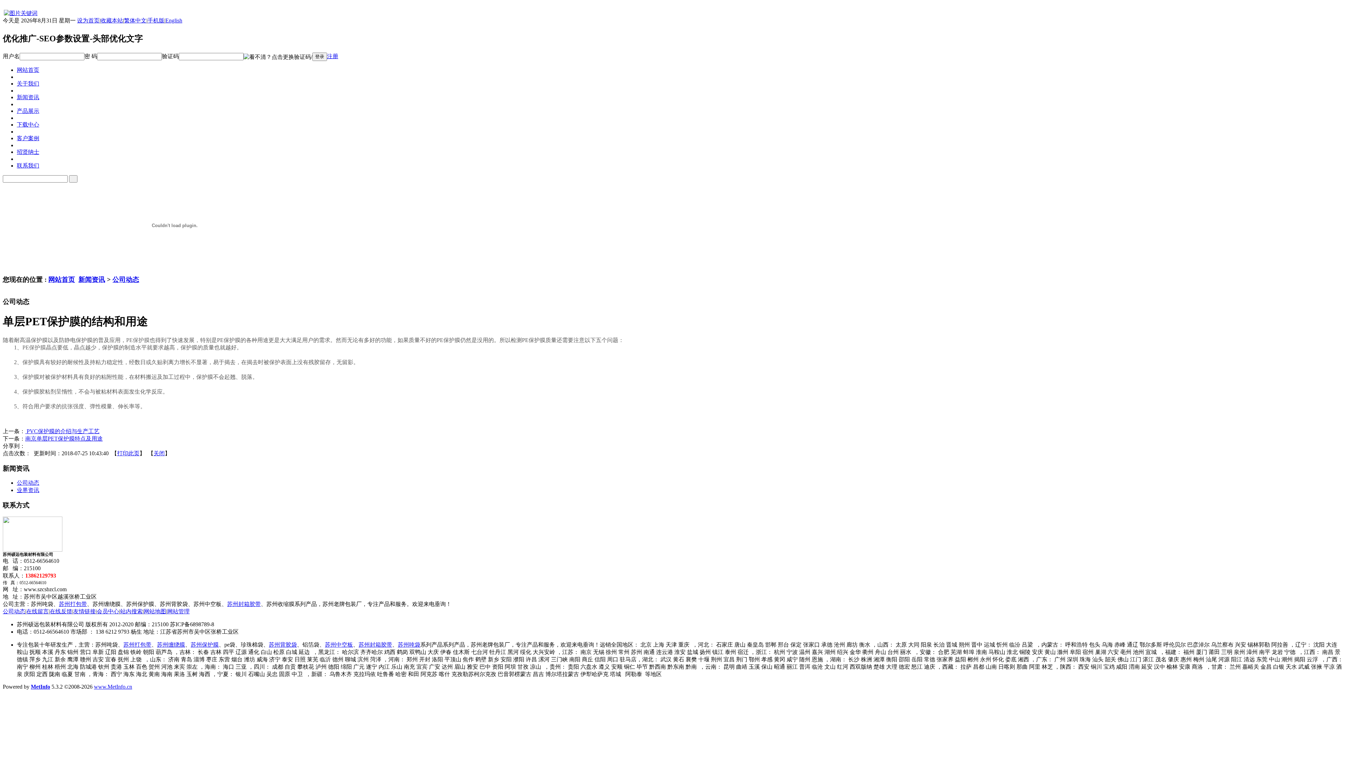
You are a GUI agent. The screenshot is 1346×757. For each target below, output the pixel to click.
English (173, 20)
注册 (332, 56)
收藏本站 (112, 20)
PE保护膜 (138, 340)
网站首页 (61, 279)
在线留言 (37, 611)
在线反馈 (61, 611)
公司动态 (126, 279)
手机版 (156, 20)
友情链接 (84, 611)
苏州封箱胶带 (244, 604)
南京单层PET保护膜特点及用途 (64, 439)
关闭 (159, 453)
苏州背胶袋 (283, 645)
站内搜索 (131, 611)
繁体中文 (135, 20)
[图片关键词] (20, 13)
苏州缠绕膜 (171, 645)
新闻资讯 (92, 279)
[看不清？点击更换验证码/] (278, 57)
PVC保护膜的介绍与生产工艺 (62, 431)
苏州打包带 (73, 604)
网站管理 (178, 611)
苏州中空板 (339, 645)
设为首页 (88, 20)
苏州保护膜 (205, 645)
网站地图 (155, 611)
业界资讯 (28, 490)
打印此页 (128, 453)
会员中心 (108, 611)
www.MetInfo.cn (113, 687)
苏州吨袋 (409, 645)
